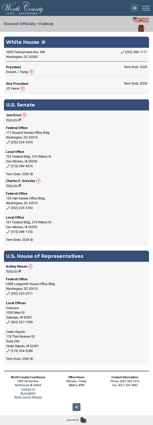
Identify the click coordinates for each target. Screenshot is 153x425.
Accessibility (28, 393)
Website (12, 120)
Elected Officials (19, 24)
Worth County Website (28, 397)
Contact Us (28, 389)
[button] (146, 8)
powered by (73, 420)
